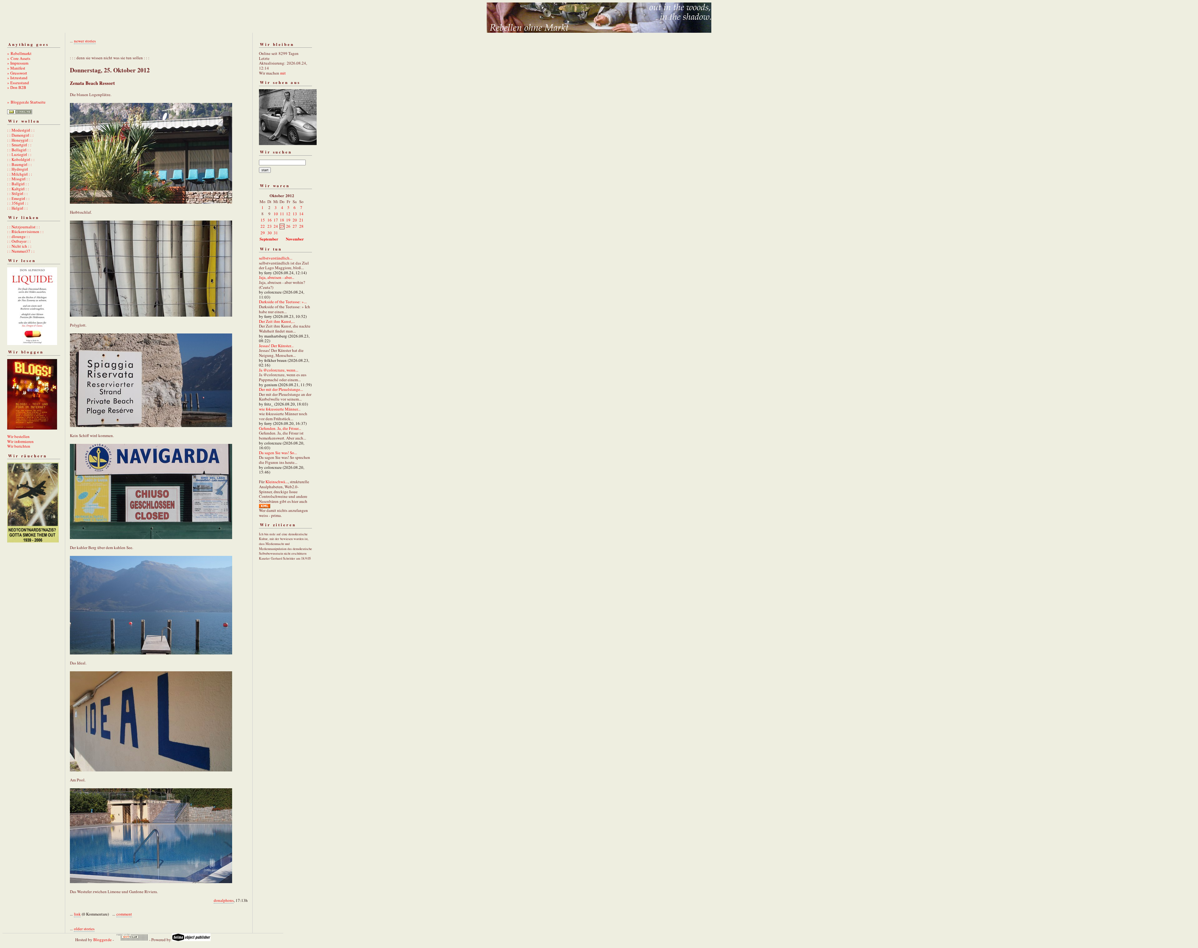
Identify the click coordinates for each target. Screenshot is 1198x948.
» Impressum (17, 63)
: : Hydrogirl (17, 169)
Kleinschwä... (276, 481)
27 (295, 226)
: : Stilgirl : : (17, 193)
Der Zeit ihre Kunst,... (277, 321)
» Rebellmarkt (19, 53)
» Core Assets (18, 58)
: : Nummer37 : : (21, 251)
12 (288, 213)
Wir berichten (18, 446)
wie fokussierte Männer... (279, 409)
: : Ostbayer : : (19, 241)
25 (282, 226)
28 (301, 226)
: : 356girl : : (17, 203)
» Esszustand (18, 82)
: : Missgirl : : (18, 179)
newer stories (85, 41)
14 (301, 213)
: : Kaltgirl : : (18, 189)
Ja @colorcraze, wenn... (278, 370)
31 (276, 233)
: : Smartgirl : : (19, 145)
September (269, 239)
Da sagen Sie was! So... (278, 452)
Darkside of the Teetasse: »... (283, 301)
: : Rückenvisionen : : (25, 231)
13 (295, 213)
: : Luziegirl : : (19, 154)
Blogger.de (102, 939)
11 (282, 213)
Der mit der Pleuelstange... (281, 389)
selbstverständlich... (275, 258)
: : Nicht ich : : (19, 246)
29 (263, 233)
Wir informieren (20, 441)
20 (295, 220)
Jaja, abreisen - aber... (276, 277)
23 (269, 226)
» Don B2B (16, 87)
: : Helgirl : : (17, 208)
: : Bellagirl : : (19, 150)
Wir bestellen (18, 436)
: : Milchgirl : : (19, 174)
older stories (84, 928)
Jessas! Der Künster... (276, 345)
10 (276, 213)
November (295, 239)
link (77, 914)
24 (276, 226)
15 (263, 220)
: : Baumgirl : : (19, 164)
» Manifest (16, 68)
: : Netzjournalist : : (23, 227)
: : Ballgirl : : (18, 184)
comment (124, 914)
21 (301, 220)
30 (269, 233)
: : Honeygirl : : (20, 140)
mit (283, 73)
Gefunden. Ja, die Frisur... (280, 428)
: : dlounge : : (18, 236)
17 (276, 220)
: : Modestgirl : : (21, 130)
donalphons (224, 900)
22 (263, 226)
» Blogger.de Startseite (26, 102)
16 (269, 220)
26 (288, 226)
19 (288, 220)
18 (282, 220)
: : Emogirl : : (18, 198)
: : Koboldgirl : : (21, 159)
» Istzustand (17, 77)
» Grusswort (17, 73)
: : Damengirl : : (20, 135)
